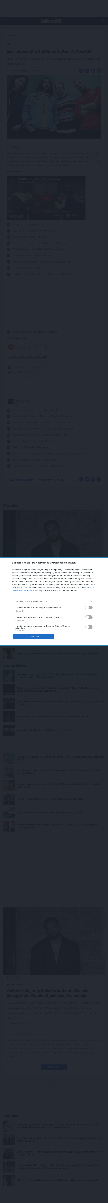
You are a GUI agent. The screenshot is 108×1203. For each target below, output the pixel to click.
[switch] (89, 607)
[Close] (102, 563)
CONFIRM (34, 637)
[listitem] (54, 601)
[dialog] (54, 601)
